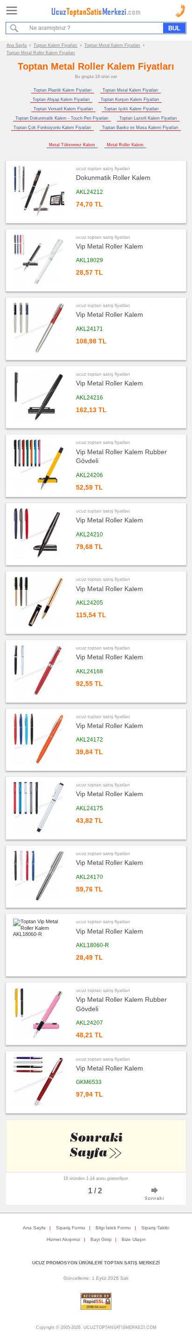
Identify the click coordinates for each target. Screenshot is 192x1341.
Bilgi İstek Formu (113, 1227)
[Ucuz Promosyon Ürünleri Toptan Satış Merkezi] (96, 15)
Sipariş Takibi (155, 1227)
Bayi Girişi (100, 1239)
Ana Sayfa (17, 45)
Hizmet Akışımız (63, 1239)
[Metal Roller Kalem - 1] (154, 1194)
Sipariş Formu (70, 1227)
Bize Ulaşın (134, 1239)
